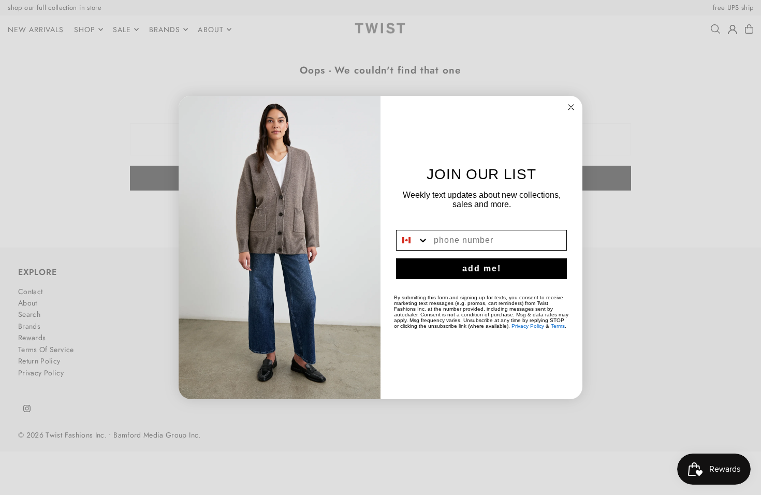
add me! (481, 268)
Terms (558, 326)
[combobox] (413, 240)
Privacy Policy (527, 326)
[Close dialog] (571, 107)
